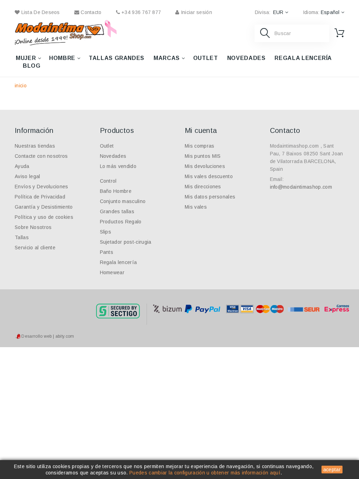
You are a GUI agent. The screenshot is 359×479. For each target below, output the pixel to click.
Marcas (167, 58)
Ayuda (22, 166)
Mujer (26, 58)
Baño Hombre (116, 191)
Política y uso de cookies (44, 217)
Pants (107, 252)
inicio (21, 85)
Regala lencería (303, 58)
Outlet (205, 58)
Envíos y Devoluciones (41, 186)
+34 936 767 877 (140, 12)
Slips (105, 232)
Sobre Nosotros (33, 227)
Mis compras (200, 146)
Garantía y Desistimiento (44, 207)
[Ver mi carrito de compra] (339, 33)
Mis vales (196, 207)
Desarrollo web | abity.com (47, 336)
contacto (90, 12)
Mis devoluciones (205, 166)
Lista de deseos (40, 12)
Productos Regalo (121, 221)
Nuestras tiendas (35, 146)
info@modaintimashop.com (301, 187)
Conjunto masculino (123, 201)
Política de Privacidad (40, 197)
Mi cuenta (201, 130)
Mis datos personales (210, 197)
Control (108, 181)
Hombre (62, 58)
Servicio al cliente (35, 247)
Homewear (112, 272)
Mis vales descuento (209, 176)
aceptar (332, 469)
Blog (32, 66)
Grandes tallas (117, 211)
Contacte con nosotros (41, 156)
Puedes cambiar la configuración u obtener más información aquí (204, 472)
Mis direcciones (203, 186)
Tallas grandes (116, 58)
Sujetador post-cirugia (125, 242)
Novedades (246, 58)
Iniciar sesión (196, 12)
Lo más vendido (118, 166)
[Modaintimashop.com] (59, 32)
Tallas (22, 237)
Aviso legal (27, 176)
